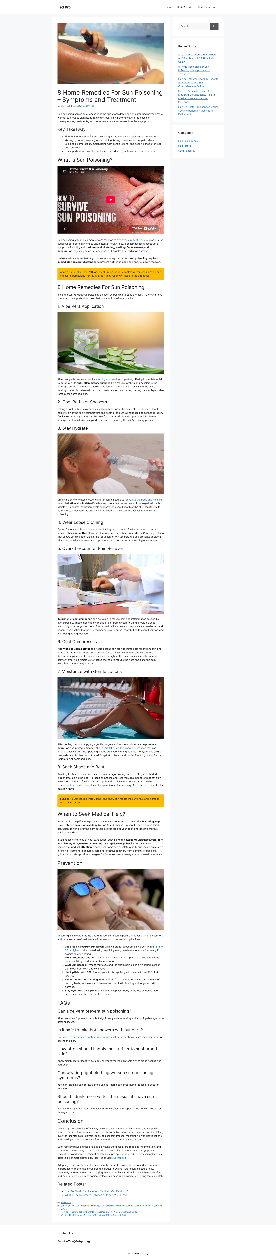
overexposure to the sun (131, 240)
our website (119, 1157)
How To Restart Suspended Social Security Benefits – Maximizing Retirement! (198, 111)
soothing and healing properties (114, 379)
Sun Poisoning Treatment (112, 1205)
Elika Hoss (82, 272)
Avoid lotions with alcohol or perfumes (124, 748)
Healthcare (66, 1202)
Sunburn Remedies (144, 1205)
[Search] (214, 26)
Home (169, 7)
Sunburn (130, 1205)
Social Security (185, 7)
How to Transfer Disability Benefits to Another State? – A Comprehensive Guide (99, 1212)
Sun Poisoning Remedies (87, 1205)
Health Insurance (207, 7)
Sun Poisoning (67, 1205)
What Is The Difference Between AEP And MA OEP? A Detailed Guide (94, 1215)
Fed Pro (64, 7)
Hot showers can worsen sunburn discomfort (83, 1037)
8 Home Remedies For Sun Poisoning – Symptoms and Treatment (194, 70)
